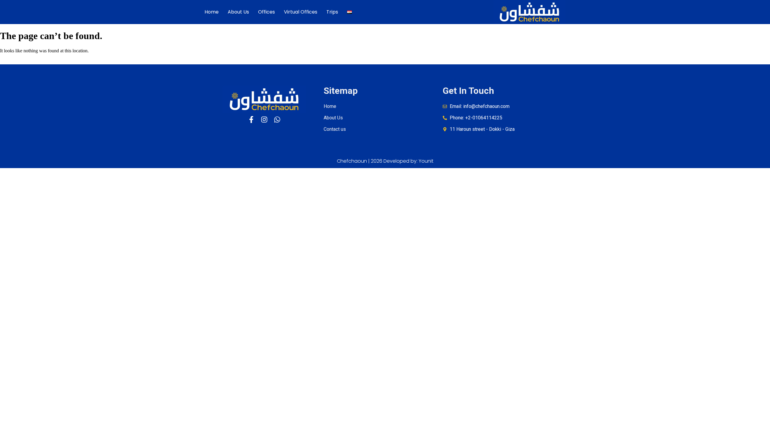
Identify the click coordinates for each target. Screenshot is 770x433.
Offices (266, 11)
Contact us (335, 129)
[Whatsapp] (277, 119)
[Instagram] (264, 119)
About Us (238, 11)
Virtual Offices (300, 11)
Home (212, 11)
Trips (332, 11)
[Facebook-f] (251, 119)
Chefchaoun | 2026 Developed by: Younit (385, 161)
